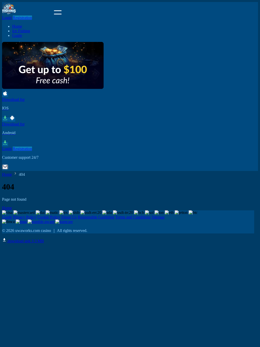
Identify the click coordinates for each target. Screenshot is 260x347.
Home (17, 26)
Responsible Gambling (96, 217)
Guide (17, 35)
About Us (69, 217)
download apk (25, 241)
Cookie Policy (48, 217)
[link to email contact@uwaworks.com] (5, 168)
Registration (22, 17)
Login (7, 17)
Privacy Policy (24, 217)
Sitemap (158, 217)
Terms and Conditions (133, 217)
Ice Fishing (21, 31)
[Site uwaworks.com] (27, 13)
